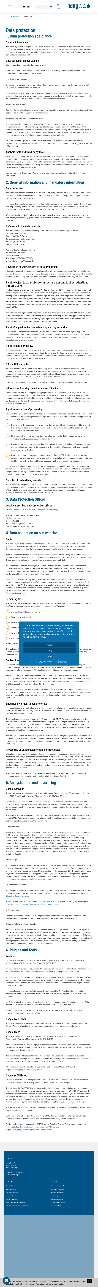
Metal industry (11, 1189)
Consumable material (58, 1202)
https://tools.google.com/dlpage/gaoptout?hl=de (30, 879)
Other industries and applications (17, 1206)
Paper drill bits (56, 1206)
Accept (49, 645)
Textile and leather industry (15, 1202)
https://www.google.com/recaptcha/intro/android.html (29, 1129)
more (49, 656)
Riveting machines (57, 1192)
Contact (17, 16)
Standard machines (57, 1189)
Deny (49, 650)
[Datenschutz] (24, 7)
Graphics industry (12, 1192)
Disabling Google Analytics (17, 896)
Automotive (10, 1186)
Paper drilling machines (59, 1186)
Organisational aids (12, 1196)
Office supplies (11, 1199)
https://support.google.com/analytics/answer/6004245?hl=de (32, 904)
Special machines (57, 1199)
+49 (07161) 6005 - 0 (17, 1172)
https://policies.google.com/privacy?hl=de (24, 1013)
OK (89, 1281)
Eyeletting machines (58, 1196)
